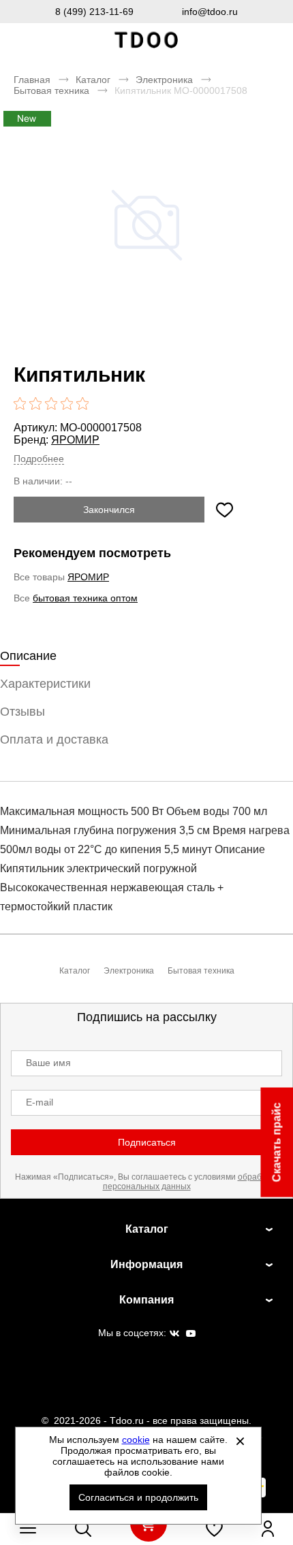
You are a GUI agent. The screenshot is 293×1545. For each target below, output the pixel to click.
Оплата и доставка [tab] (54, 739)
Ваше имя (48, 1062)
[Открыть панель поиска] (83, 1529)
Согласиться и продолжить (138, 1497)
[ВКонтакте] (174, 1334)
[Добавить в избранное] (224, 509)
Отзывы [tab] (22, 711)
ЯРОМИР (75, 440)
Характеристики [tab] (45, 684)
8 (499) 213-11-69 (94, 11)
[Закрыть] (240, 1441)
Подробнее (39, 458)
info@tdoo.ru (210, 11)
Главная (32, 79)
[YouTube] (191, 1334)
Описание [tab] (28, 656)
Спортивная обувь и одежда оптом (146, 40)
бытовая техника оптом (85, 598)
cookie (136, 1439)
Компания (146, 1300)
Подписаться (147, 1142)
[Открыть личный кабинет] (268, 1529)
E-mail (39, 1102)
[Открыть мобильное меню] (28, 1529)
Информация (146, 1264)
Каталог (93, 79)
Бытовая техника (51, 90)
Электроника (164, 79)
